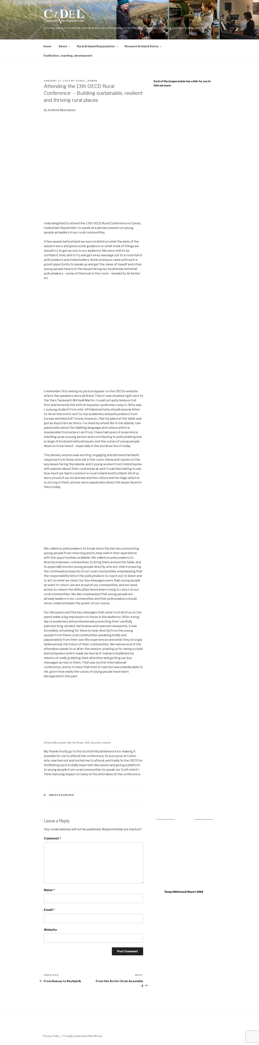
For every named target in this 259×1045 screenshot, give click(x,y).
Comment (52, 838)
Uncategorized (62, 795)
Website (50, 930)
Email (49, 910)
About (63, 46)
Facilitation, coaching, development (67, 55)
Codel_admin (86, 80)
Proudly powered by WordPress (83, 1036)
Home (47, 46)
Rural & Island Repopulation (96, 46)
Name (49, 890)
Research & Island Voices (142, 46)
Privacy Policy (51, 1036)
